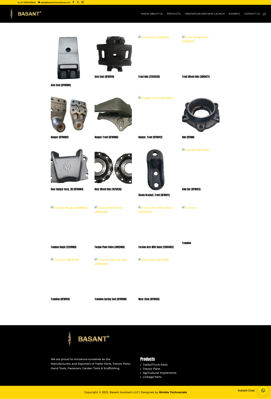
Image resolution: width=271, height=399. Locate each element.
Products (174, 14)
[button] (263, 390)
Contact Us (252, 14)
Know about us (152, 14)
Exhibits (234, 14)
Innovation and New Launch (205, 14)
